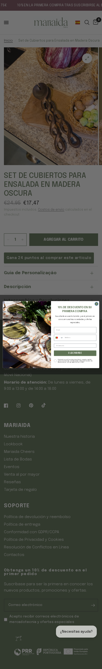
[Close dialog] (96, 304)
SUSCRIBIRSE (75, 353)
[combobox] (58, 338)
